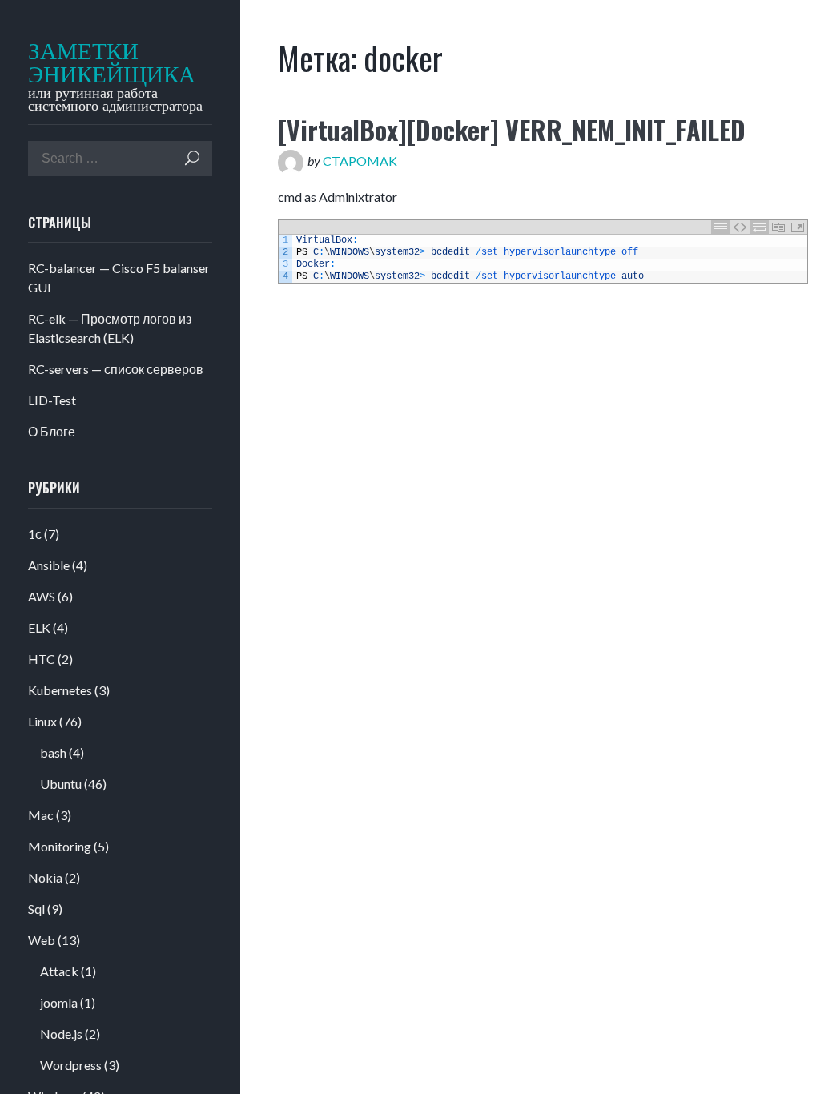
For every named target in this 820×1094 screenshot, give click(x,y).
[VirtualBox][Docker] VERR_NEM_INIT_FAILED (512, 129)
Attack (59, 971)
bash (53, 752)
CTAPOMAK (360, 160)
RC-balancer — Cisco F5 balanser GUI (119, 277)
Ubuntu (61, 783)
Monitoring (59, 846)
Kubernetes (60, 690)
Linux (42, 721)
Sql (36, 908)
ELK (39, 627)
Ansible (49, 565)
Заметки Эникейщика (101, 63)
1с (35, 533)
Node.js (61, 1033)
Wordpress (71, 1064)
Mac (41, 815)
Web (41, 939)
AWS (41, 596)
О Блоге (51, 431)
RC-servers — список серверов (115, 368)
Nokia (45, 877)
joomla (59, 1002)
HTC (41, 658)
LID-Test (52, 400)
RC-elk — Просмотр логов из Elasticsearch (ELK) (109, 328)
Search (192, 158)
